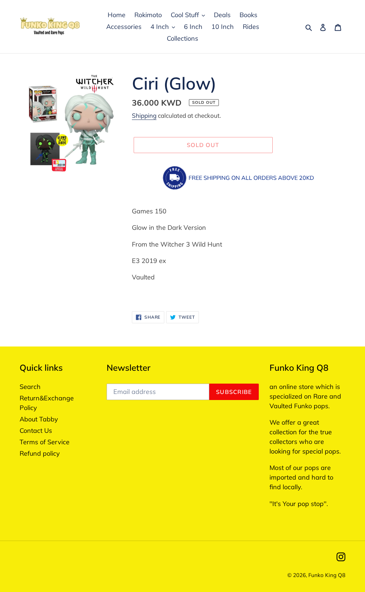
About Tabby (39, 419)
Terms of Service (45, 442)
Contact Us (36, 430)
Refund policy (40, 453)
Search (30, 387)
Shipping (144, 115)
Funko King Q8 (326, 575)
